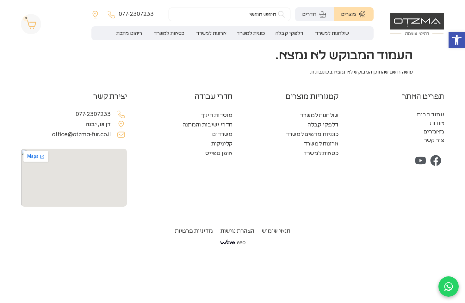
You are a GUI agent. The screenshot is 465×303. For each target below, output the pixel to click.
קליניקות (221, 144)
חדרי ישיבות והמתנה (207, 125)
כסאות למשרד (320, 153)
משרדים (222, 134)
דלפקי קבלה (322, 125)
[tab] (354, 14)
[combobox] (229, 14)
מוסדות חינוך (216, 115)
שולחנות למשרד (319, 115)
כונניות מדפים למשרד (312, 134)
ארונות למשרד (321, 144)
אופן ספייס (218, 153)
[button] (457, 40)
